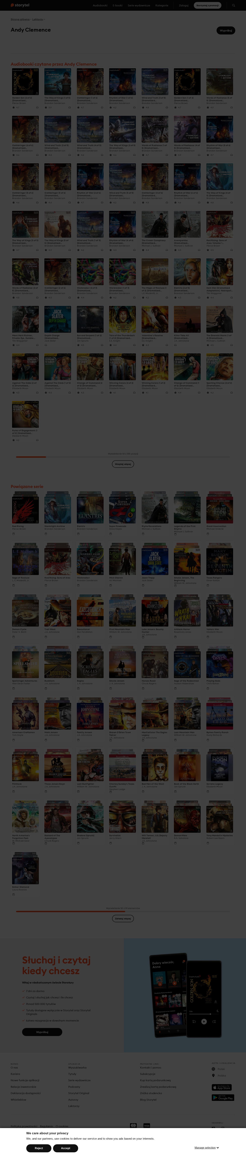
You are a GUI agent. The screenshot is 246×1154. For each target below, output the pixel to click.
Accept (65, 1148)
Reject (39, 1148)
